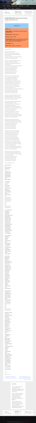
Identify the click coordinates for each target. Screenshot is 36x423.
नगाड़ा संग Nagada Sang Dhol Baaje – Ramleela (18, 12)
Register (13, 8)
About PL (27, 5)
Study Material (21, 5)
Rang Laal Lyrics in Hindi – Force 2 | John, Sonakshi (29, 12)
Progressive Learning (11, 1)
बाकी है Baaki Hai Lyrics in (29, 411)
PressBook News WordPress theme (24, 421)
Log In (9, 8)
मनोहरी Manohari (7, 12)
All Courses (8, 5)
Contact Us (5, 8)
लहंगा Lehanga (7, 411)
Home (4, 5)
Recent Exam (18, 8)
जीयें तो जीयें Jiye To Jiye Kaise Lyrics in (18, 412)
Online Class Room (14, 5)
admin (8, 21)
